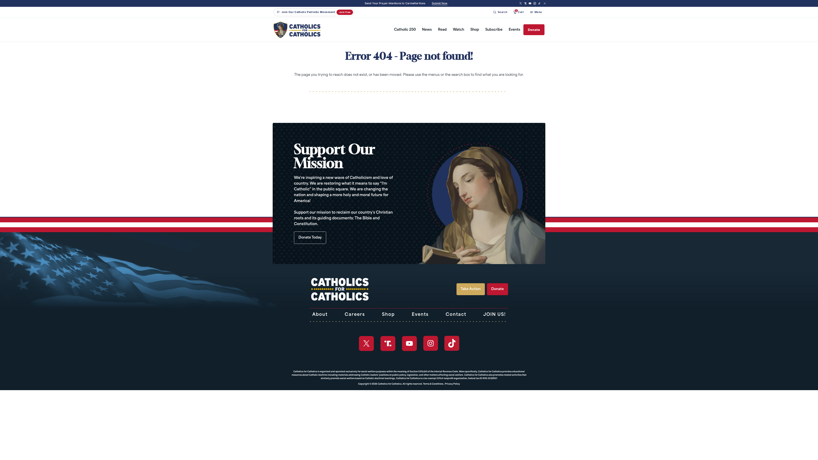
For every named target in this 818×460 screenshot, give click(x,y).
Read (442, 30)
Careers (355, 315)
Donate (534, 30)
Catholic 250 (405, 30)
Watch (458, 30)
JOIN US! (494, 315)
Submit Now (439, 3)
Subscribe (494, 30)
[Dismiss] (544, 3)
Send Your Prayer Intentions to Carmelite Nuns (395, 3)
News (427, 30)
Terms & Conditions (433, 384)
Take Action (471, 289)
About (320, 315)
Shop (474, 30)
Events (514, 30)
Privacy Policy (452, 384)
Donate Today (310, 237)
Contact (456, 315)
